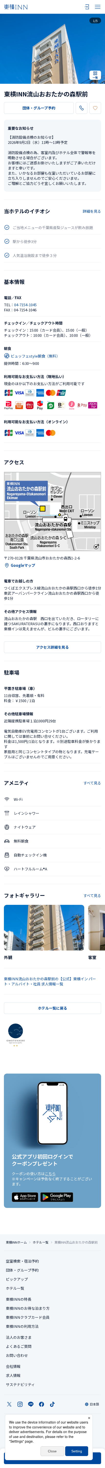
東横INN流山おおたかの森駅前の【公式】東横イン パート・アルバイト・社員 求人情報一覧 (50, 981)
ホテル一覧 (41, 1242)
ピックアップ (17, 1279)
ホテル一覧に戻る (52, 1008)
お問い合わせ (17, 1355)
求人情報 (13, 1375)
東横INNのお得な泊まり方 (28, 1308)
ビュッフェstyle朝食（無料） (35, 356)
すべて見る (92, 782)
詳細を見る (92, 211)
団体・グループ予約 (38, 107)
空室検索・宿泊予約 (22, 1261)
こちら (50, 1173)
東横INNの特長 (18, 1299)
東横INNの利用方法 (22, 1326)
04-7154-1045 (25, 304)
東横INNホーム (16, 1242)
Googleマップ (23, 565)
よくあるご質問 (19, 1346)
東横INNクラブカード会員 (28, 1317)
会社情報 (13, 1366)
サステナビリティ (20, 1384)
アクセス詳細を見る (52, 647)
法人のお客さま (19, 1337)
